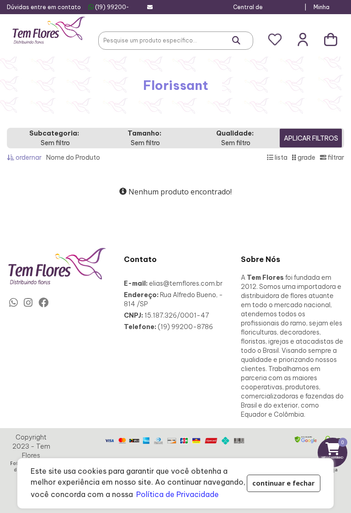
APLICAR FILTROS (311, 138)
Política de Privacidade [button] (177, 494)
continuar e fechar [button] (283, 483)
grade (305, 157)
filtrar (335, 157)
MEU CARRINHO (334, 449)
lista (280, 157)
